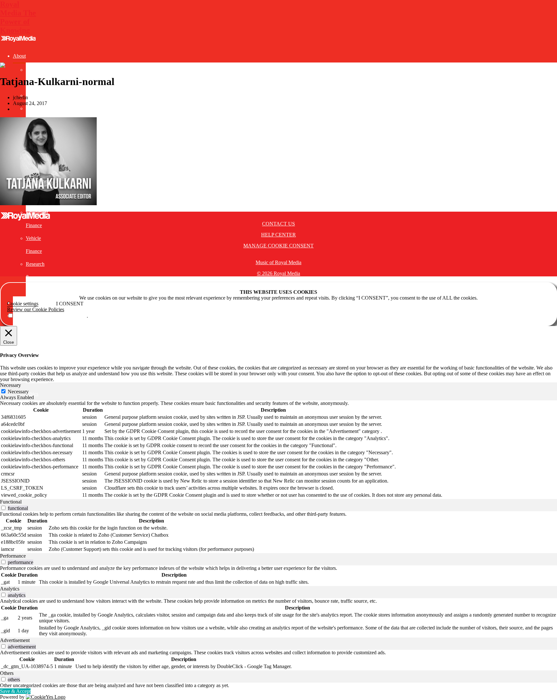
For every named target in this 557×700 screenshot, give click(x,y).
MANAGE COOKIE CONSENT (278, 245)
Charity (33, 108)
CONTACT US (278, 223)
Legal (18, 341)
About (19, 56)
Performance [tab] (13, 556)
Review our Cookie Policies (35, 309)
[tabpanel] (278, 449)
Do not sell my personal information (50, 316)
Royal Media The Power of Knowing (18, 17)
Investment (24, 328)
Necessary (18, 391)
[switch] (3, 508)
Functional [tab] (11, 501)
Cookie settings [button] (22, 303)
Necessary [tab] (10, 385)
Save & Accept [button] (15, 691)
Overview (36, 69)
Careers (33, 95)
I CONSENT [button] (69, 303)
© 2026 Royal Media (278, 273)
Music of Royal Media (278, 262)
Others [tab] (7, 673)
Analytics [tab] (9, 588)
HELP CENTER (278, 234)
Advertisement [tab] (15, 640)
